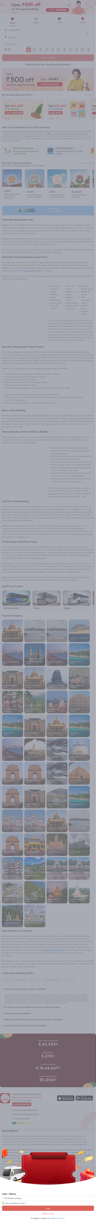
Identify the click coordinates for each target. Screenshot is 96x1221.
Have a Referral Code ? (15, 1203)
